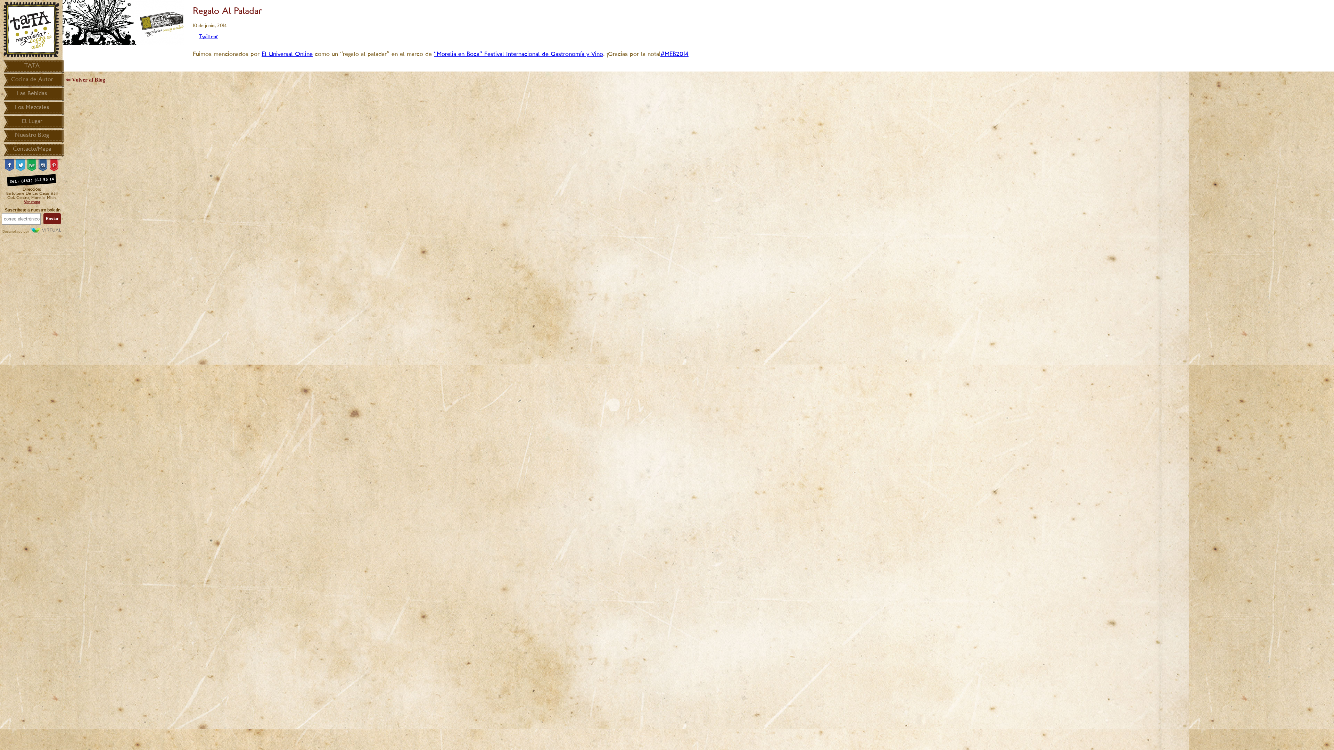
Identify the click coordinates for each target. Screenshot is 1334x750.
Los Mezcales (32, 107)
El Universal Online (287, 54)
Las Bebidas (32, 94)
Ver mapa (32, 202)
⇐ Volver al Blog (85, 80)
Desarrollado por (16, 231)
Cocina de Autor (32, 80)
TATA (32, 66)
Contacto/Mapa (32, 149)
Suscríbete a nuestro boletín (32, 210)
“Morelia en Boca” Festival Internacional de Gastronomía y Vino (518, 54)
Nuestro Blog (32, 135)
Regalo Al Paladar (227, 11)
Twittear (208, 37)
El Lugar (32, 121)
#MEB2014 (674, 54)
